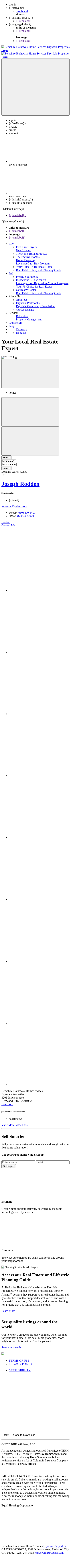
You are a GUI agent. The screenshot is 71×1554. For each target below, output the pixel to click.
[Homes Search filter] (30, 437)
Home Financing (25, 256)
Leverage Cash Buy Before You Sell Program (42, 279)
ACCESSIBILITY (20, 1366)
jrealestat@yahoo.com (14, 503)
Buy (11, 240)
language (21, 329)
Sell (11, 270)
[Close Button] (30, 408)
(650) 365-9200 (26, 512)
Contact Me (15, 319)
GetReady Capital (26, 286)
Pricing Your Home (27, 273)
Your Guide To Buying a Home (34, 263)
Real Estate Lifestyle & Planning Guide (38, 266)
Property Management (29, 316)
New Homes (23, 247)
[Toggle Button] (35, 83)
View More (8, 1121)
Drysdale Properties (54, 1542)
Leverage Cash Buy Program (33, 260)
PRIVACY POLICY (21, 1360)
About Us (21, 296)
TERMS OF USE (19, 1357)
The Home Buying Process (31, 250)
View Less (21, 1121)
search (6, 464)
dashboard (22, 11)
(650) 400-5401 (26, 509)
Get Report (8, 1162)
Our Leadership (25, 306)
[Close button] (30, 370)
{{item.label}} (24, 20)
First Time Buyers (26, 243)
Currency (21, 326)
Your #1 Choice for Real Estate (34, 283)
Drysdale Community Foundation (35, 303)
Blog (11, 322)
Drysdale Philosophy (28, 299)
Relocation (22, 312)
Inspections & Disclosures (31, 276)
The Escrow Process (28, 253)
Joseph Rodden (20, 480)
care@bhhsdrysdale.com (49, 1549)
